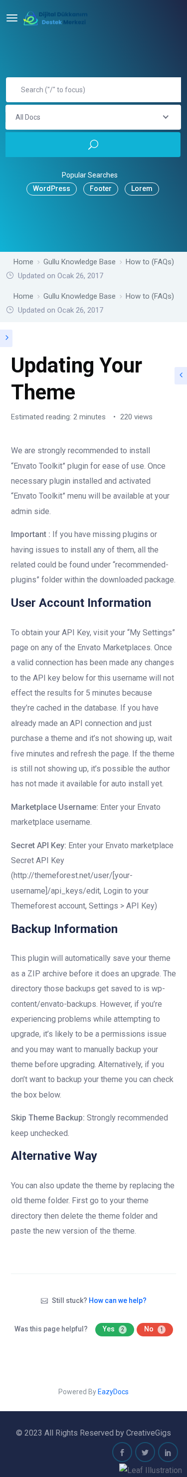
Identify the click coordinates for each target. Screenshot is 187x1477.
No (153, 1329)
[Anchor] (157, 601)
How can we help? (118, 1300)
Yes (113, 1329)
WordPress (51, 188)
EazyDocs (113, 1392)
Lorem (142, 188)
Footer (101, 188)
